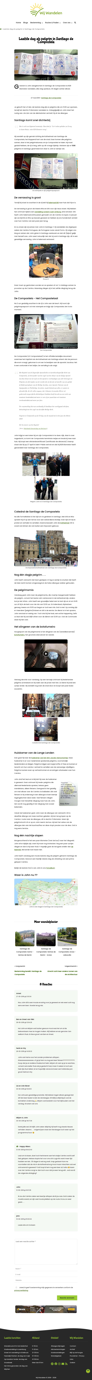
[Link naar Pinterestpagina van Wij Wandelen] (52, 1364)
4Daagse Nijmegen (58, 1346)
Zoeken (72, 1363)
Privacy (81, 1356)
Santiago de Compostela (51, 98)
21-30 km (35, 1353)
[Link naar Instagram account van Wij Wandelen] (59, 1364)
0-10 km (35, 1346)
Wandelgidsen (56, 1356)
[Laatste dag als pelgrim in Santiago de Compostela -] (46, 80)
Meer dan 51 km (37, 1363)
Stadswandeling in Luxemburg (15, 1349)
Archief (72, 1349)
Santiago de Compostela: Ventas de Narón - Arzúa (46, 952)
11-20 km (35, 1349)
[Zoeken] (75, 22)
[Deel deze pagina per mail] (63, 1364)
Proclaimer (74, 1356)
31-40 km (35, 1356)
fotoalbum (50, 868)
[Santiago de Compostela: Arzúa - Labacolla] (67, 946)
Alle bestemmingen (58, 1349)
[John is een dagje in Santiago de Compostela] (46, 892)
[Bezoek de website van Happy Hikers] (17, 1146)
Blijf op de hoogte (76, 1353)
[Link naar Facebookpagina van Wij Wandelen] (56, 1364)
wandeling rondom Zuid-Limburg (48, 212)
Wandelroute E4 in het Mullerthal (16, 1346)
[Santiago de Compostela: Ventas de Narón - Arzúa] (46, 946)
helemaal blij (53, 202)
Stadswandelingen (58, 1353)
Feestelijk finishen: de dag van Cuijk (17, 1356)
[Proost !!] (46, 261)
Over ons (67, 22)
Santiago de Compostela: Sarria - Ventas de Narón (24, 952)
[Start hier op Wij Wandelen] (46, 16)
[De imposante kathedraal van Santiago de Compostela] (46, 548)
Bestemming (36, 22)
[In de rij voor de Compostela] (58, 464)
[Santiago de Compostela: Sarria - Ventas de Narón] (24, 946)
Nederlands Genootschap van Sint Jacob (35, 428)
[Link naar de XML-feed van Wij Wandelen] (66, 1364)
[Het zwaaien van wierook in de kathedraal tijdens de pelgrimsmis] (46, 729)
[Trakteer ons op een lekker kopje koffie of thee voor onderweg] (88, 1371)
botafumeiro (19, 635)
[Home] (1, 29)
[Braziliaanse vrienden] (46, 488)
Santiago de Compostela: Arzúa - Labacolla (67, 952)
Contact (73, 1346)
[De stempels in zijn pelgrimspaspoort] (46, 171)
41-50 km (35, 1359)
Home (18, 22)
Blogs (25, 22)
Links (71, 1359)
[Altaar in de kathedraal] (34, 705)
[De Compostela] (46, 331)
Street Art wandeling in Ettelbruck (16, 1353)
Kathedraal (64, 523)
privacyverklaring (21, 1290)
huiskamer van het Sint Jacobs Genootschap (49, 758)
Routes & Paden (52, 22)
